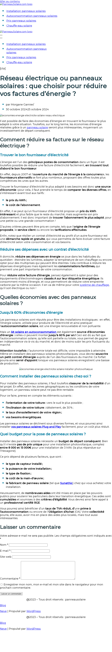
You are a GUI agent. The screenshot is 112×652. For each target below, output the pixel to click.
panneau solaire (37, 127)
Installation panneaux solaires (26, 11)
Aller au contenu (10, 1)
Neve (3, 611)
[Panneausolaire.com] (16, 4)
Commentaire (10, 578)
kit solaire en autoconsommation (33, 332)
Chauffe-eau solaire (19, 25)
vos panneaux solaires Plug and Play (36, 426)
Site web (5, 556)
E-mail (5, 550)
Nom (4, 544)
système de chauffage (94, 285)
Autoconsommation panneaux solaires (31, 16)
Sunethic (66, 483)
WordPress (33, 611)
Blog (3, 605)
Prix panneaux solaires (21, 20)
